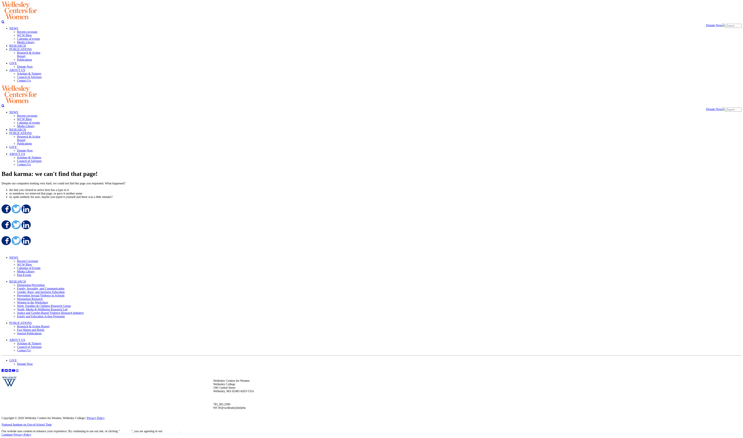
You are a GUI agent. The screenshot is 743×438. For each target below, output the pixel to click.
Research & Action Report (33, 326)
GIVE (13, 360)
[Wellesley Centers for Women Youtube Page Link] (13, 370)
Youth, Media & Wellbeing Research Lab (42, 309)
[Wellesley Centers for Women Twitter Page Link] (6, 370)
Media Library (26, 271)
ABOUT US (17, 340)
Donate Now (714, 25)
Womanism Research (30, 299)
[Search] (3, 21)
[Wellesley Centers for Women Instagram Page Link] (17, 370)
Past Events (24, 275)
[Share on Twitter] (16, 209)
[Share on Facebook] (6, 209)
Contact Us (24, 350)
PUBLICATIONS (20, 323)
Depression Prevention (31, 285)
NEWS (13, 257)
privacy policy (171, 431)
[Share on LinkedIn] (25, 209)
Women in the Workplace (32, 302)
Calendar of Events (28, 268)
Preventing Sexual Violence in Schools (40, 295)
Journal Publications (29, 333)
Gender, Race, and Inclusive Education (41, 292)
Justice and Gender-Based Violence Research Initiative (50, 312)
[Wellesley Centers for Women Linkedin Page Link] (10, 370)
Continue (125, 431)
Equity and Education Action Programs (41, 316)
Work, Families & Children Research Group (44, 306)
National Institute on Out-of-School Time (27, 424)
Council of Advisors (29, 347)
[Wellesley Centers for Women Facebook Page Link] (3, 370)
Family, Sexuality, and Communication (40, 288)
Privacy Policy (96, 418)
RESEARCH (17, 281)
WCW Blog (24, 264)
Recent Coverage (27, 261)
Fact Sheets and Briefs (30, 329)
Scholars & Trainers (29, 343)
